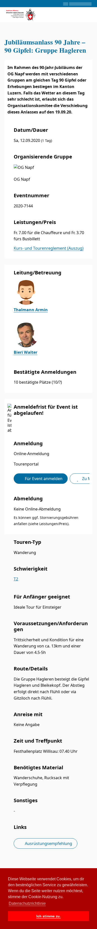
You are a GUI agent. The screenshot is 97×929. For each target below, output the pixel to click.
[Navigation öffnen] (89, 15)
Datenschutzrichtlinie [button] (27, 903)
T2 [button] (16, 579)
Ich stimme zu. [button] (48, 916)
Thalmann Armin (31, 309)
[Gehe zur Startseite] (21, 14)
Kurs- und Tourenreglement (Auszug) (49, 248)
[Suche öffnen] (75, 15)
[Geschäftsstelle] (6, 3)
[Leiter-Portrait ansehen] (52, 292)
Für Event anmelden (43, 478)
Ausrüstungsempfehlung (48, 843)
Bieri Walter (25, 352)
